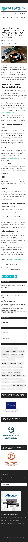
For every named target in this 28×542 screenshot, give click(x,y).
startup (13, 385)
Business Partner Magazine (14, 8)
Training (8, 389)
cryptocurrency (5, 354)
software (22, 382)
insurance (4, 370)
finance (20, 364)
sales (22, 378)
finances (4, 367)
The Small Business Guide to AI (8, 312)
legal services (4, 372)
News (24, 375)
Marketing (5, 376)
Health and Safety (12, 367)
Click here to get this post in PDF (8, 43)
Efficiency (4, 360)
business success (9, 351)
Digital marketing (13, 357)
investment (15, 369)
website (13, 389)
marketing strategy (16, 375)
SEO (7, 267)
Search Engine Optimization (12, 269)
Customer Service (14, 354)
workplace (19, 389)
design (7, 357)
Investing (10, 369)
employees (11, 360)
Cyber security (20, 354)
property (11, 378)
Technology (21, 385)
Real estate (17, 378)
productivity (4, 378)
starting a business (5, 385)
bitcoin (11, 347)
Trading (3, 389)
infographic (21, 367)
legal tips (10, 372)
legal (21, 370)
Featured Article (9, 363)
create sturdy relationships (11, 158)
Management (17, 372)
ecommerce (20, 357)
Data (3, 357)
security (4, 382)
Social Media (14, 382)
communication (21, 351)
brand (16, 347)
